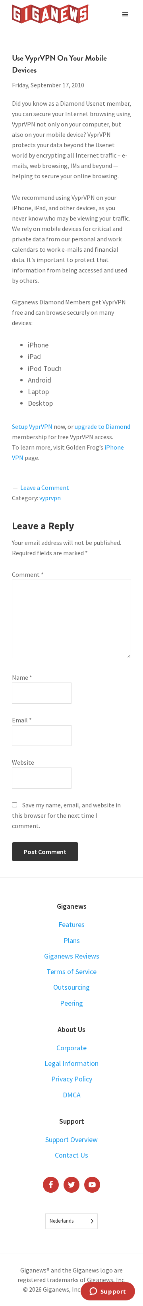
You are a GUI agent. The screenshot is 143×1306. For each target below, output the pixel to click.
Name (22, 677)
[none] (71, 1221)
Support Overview (71, 1139)
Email (22, 720)
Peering (71, 1003)
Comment (28, 574)
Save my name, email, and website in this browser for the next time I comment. (66, 815)
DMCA (72, 1094)
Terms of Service (71, 971)
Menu (126, 14)
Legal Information (71, 1063)
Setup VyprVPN (32, 426)
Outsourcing (71, 987)
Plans (72, 940)
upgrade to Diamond (102, 426)
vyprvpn (50, 498)
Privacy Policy (71, 1078)
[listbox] (71, 1221)
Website (23, 762)
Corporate (71, 1047)
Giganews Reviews (71, 956)
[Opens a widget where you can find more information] (107, 1292)
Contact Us (71, 1155)
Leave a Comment (44, 487)
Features (71, 924)
